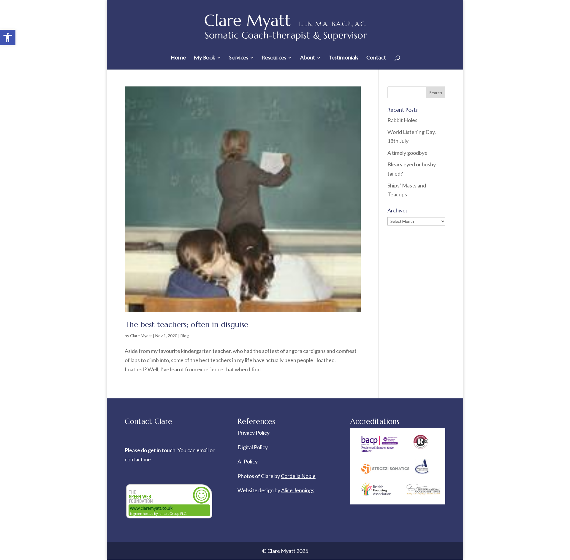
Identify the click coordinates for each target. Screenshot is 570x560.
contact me (138, 459)
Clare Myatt (141, 335)
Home (178, 58)
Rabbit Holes (402, 120)
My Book (204, 58)
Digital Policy (253, 447)
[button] (7, 37)
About (307, 58)
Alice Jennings (297, 490)
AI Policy (248, 461)
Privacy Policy (254, 432)
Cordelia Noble (298, 476)
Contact (376, 58)
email (203, 450)
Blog (184, 335)
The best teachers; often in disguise (186, 324)
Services (238, 58)
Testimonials (343, 58)
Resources (274, 58)
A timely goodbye (407, 152)
